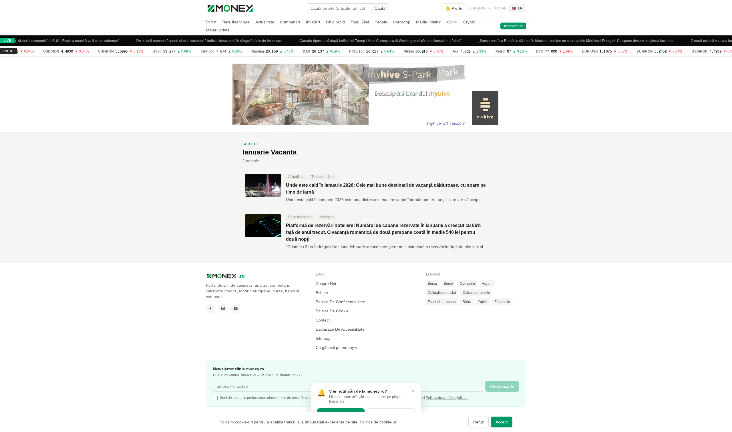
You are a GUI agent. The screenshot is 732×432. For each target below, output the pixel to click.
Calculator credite (476, 293)
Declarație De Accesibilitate (340, 329)
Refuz (478, 422)
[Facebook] (210, 308)
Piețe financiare (236, 22)
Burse (448, 284)
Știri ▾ (211, 22)
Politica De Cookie (332, 311)
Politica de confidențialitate (447, 398)
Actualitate (264, 22)
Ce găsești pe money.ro (337, 347)
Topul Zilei (360, 22)
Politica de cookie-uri (378, 422)
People (381, 22)
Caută (380, 8)
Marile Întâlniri (428, 22)
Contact (323, 320)
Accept (502, 422)
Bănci (467, 302)
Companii (467, 284)
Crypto (469, 22)
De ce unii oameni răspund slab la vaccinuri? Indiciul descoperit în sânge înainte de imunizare (199, 41)
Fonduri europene (442, 302)
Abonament (513, 26)
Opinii (452, 22)
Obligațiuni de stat (442, 293)
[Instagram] (223, 308)
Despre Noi (326, 283)
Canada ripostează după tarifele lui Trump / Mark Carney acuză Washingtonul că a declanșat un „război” (370, 41)
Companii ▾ (290, 22)
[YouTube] (235, 308)
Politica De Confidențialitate (340, 302)
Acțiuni (487, 284)
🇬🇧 (517, 8)
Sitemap (323, 338)
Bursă (432, 284)
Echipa (322, 292)
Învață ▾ (313, 22)
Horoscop (401, 22)
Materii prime (218, 30)
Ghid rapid (335, 22)
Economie (502, 302)
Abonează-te (502, 386)
